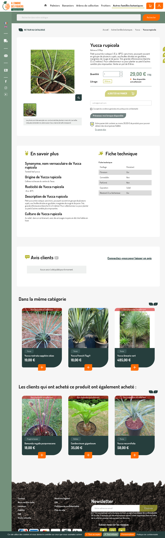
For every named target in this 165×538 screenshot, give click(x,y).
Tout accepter (94, 534)
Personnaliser (127, 534)
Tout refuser (111, 534)
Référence (93, 50)
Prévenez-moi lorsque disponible (108, 115)
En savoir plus (100, 129)
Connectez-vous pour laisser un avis (130, 258)
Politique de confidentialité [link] (147, 534)
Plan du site (60, 510)
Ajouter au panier (117, 93)
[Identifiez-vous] (159, 6)
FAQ (19, 514)
